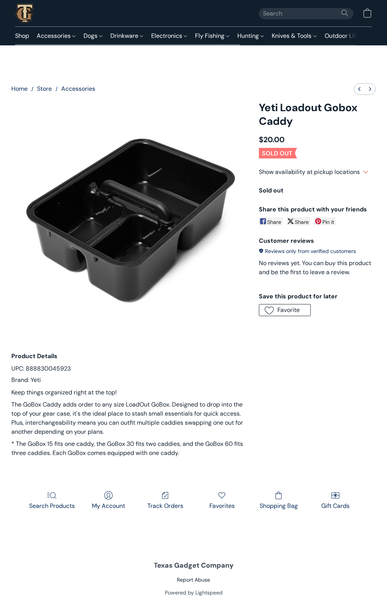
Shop (22, 36)
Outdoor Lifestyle (349, 36)
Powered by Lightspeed (194, 592)
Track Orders (165, 506)
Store (44, 89)
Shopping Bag (279, 506)
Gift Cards (335, 506)
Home (19, 89)
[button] (24, 13)
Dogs (91, 36)
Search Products (52, 506)
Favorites (222, 506)
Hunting (248, 36)
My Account (108, 506)
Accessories (54, 36)
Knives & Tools (292, 36)
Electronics (167, 36)
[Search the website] (344, 13)
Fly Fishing (210, 36)
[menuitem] (359, 89)
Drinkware (125, 36)
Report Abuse (193, 579)
